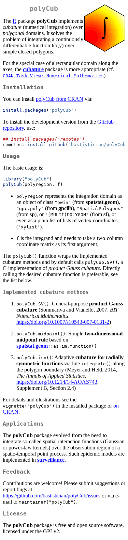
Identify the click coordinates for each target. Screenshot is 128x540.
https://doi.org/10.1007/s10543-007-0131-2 (62, 322)
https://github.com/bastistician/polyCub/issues (51, 495)
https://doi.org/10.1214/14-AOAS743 (56, 382)
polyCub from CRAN (59, 99)
